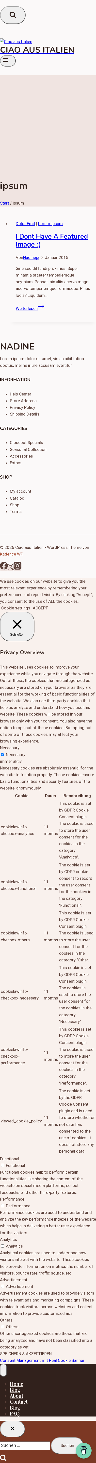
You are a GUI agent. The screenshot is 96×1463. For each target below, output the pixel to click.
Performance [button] (12, 1199)
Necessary (15, 754)
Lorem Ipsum (50, 223)
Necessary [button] (9, 747)
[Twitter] (11, 568)
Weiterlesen (30, 308)
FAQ (15, 1413)
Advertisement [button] (13, 1279)
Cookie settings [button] (15, 607)
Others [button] (6, 1320)
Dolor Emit (25, 223)
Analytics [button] (8, 1239)
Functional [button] (9, 1158)
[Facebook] (4, 568)
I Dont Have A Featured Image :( (52, 240)
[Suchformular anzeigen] (13, 15)
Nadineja (31, 257)
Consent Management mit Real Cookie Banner (42, 1360)
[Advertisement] (48, 123)
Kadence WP (11, 554)
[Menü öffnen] (8, 61)
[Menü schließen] (3, 1370)
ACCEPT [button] (40, 607)
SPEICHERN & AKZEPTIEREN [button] (26, 1353)
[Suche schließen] (12, 1429)
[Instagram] (17, 568)
